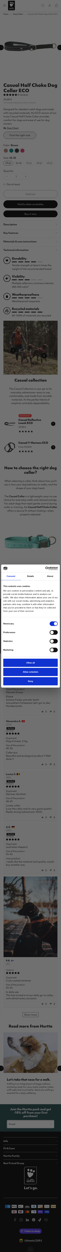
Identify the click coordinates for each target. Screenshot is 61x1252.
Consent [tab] (11, 576)
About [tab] (50, 576)
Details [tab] (30, 576)
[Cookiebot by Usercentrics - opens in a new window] (45, 568)
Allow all (30, 663)
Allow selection (30, 672)
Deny (30, 681)
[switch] (54, 632)
